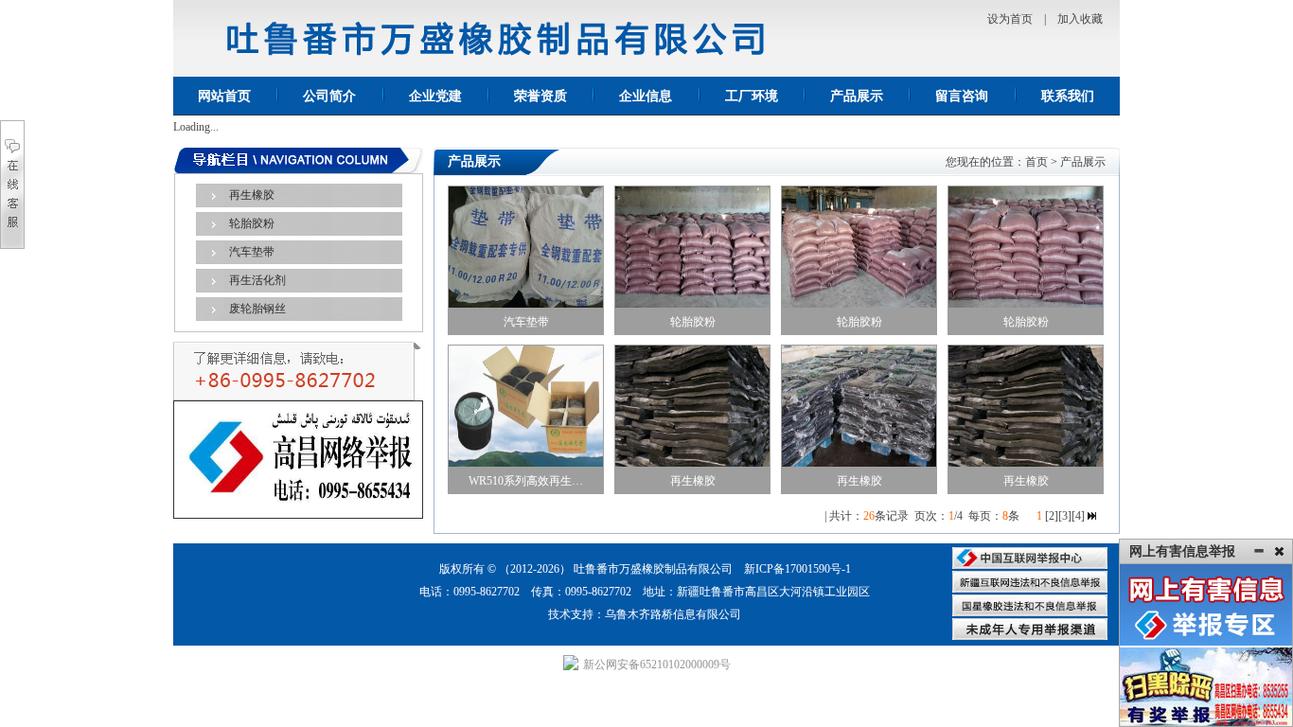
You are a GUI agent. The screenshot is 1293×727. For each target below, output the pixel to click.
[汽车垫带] (526, 246)
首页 (1036, 161)
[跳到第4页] (1092, 516)
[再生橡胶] (692, 405)
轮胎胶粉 (252, 223)
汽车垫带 (252, 251)
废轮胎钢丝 (257, 308)
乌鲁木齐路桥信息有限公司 (673, 614)
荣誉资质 (540, 96)
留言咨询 (961, 96)
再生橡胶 (252, 195)
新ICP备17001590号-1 (797, 569)
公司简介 (329, 96)
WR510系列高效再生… (526, 481)
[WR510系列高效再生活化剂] (526, 405)
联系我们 (1067, 96)
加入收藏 (1080, 19)
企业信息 (645, 96)
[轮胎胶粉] (692, 246)
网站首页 (224, 96)
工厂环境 (751, 96)
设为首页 (1010, 19)
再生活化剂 (257, 280)
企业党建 (435, 96)
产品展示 (856, 96)
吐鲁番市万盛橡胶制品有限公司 (653, 569)
